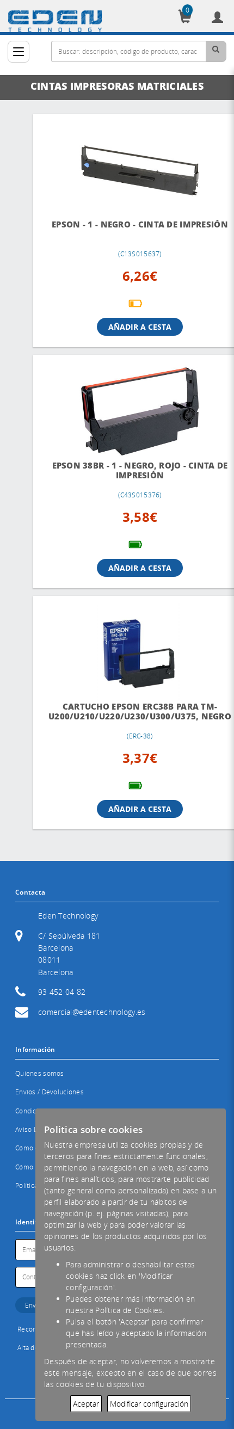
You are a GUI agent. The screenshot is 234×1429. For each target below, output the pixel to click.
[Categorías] (18, 52)
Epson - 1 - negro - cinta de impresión (85, 213)
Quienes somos (39, 1071)
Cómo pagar (33, 1165)
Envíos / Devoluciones (49, 1090)
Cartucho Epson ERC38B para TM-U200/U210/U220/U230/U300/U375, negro (85, 702)
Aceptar (86, 1404)
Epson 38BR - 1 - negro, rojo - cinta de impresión (85, 453)
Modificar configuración (149, 1404)
